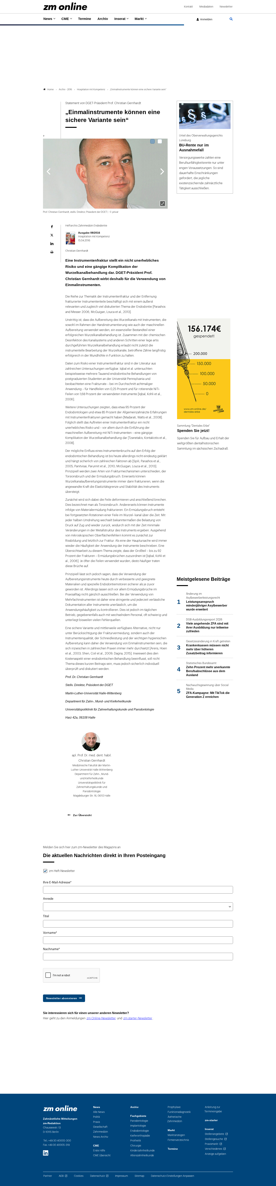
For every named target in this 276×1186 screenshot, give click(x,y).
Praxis (96, 1122)
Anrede (48, 898)
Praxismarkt (211, 1144)
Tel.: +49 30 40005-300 (57, 1140)
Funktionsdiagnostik (179, 1112)
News (47, 19)
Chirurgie (135, 1145)
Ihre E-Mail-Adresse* (57, 882)
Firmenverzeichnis (178, 1140)
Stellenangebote (214, 1134)
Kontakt (188, 6)
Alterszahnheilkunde (142, 1155)
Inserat (119, 19)
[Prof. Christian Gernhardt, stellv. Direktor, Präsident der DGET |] (162, 203)
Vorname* (50, 932)
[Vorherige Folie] (48, 171)
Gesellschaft (100, 1127)
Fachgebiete (138, 1116)
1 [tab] (152, 141)
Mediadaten (206, 6)
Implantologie (138, 1126)
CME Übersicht (102, 1155)
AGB (61, 1176)
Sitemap (139, 1176)
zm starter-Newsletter (137, 1018)
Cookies (78, 1176)
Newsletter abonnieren (61, 998)
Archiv (102, 19)
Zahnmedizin (100, 1132)
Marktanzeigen (176, 1135)
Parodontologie (139, 1121)
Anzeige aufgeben (215, 1154)
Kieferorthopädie (140, 1136)
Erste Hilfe (99, 1150)
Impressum (121, 1176)
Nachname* (51, 949)
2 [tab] (160, 141)
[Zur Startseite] (65, 6)
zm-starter (211, 1120)
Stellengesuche (214, 1139)
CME (65, 19)
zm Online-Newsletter (101, 1018)
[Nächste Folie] (162, 171)
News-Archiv (100, 1137)
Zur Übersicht (82, 815)
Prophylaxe (174, 1107)
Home (50, 89)
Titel (46, 916)
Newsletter (226, 6)
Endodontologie (139, 1131)
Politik (96, 1117)
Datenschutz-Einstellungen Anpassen (172, 1176)
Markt (139, 19)
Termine (84, 19)
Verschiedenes (213, 1149)
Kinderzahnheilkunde (142, 1150)
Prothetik (135, 1140)
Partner (47, 1176)
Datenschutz (97, 1176)
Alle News (99, 1112)
